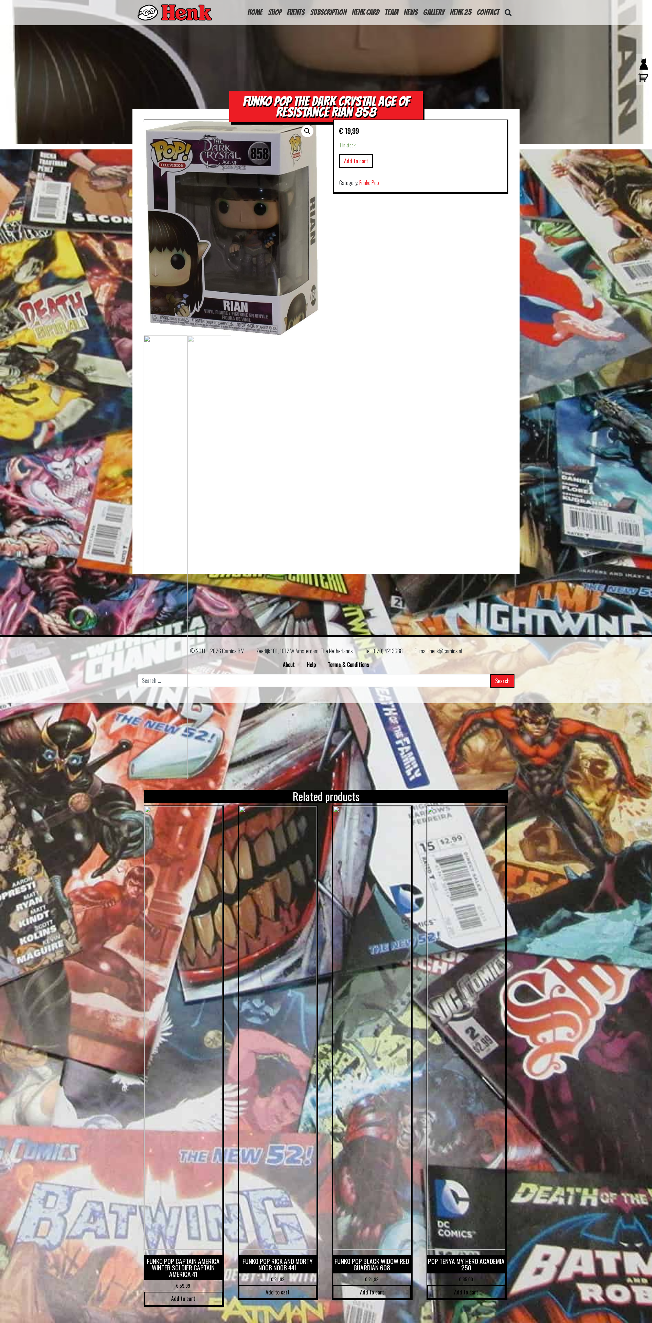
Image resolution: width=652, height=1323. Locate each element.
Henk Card (365, 12)
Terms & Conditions (348, 664)
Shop (275, 12)
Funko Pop (369, 183)
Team (391, 12)
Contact (488, 12)
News (411, 12)
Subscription (328, 12)
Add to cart (356, 161)
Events (296, 12)
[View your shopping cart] (642, 81)
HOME (255, 12)
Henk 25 (460, 12)
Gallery (434, 12)
